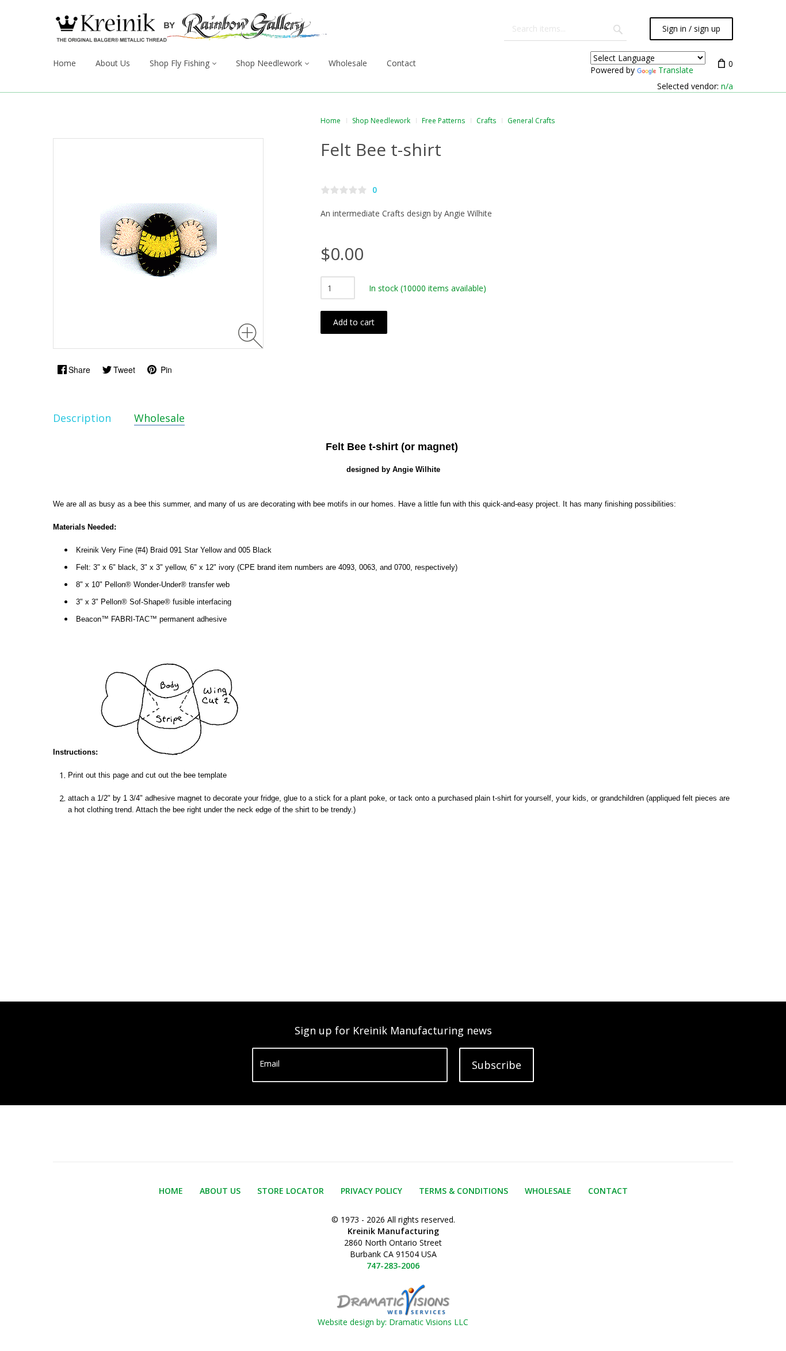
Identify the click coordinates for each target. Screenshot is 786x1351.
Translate (675, 69)
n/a (727, 86)
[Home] (190, 29)
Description (82, 418)
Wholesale (159, 418)
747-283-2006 (393, 1265)
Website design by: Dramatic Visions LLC (393, 1321)
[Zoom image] (250, 336)
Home (330, 120)
